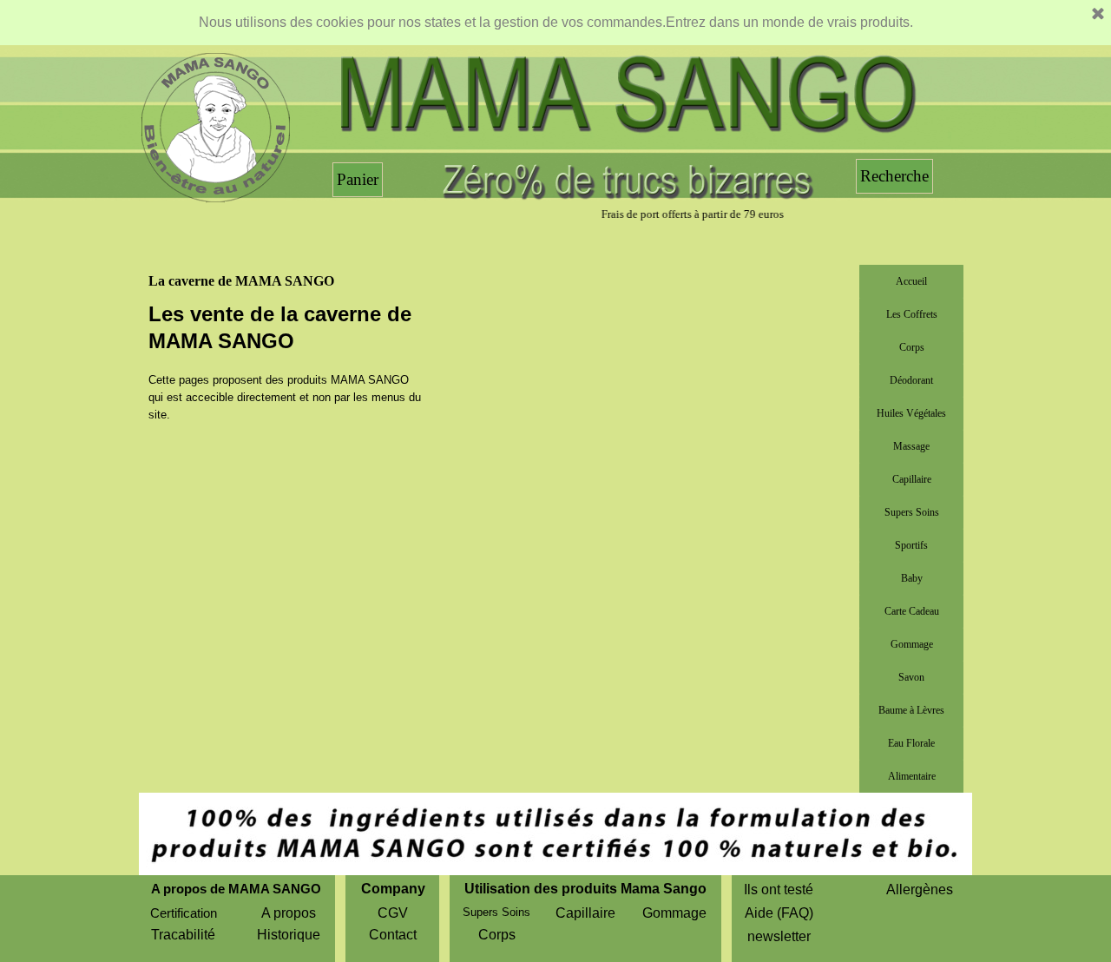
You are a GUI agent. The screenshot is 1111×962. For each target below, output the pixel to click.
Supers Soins (911, 512)
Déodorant (911, 380)
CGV (393, 913)
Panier (357, 179)
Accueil (911, 281)
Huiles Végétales (911, 413)
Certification (183, 913)
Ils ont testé (778, 889)
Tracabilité (183, 934)
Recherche (894, 176)
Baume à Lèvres (911, 710)
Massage (911, 446)
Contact (393, 934)
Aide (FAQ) (779, 913)
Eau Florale (911, 743)
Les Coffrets (911, 314)
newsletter (779, 936)
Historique (288, 934)
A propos (288, 913)
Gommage (912, 644)
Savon (911, 677)
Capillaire (911, 479)
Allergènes (919, 889)
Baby (912, 578)
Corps (911, 347)
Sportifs (911, 545)
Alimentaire (912, 776)
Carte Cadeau (911, 611)
